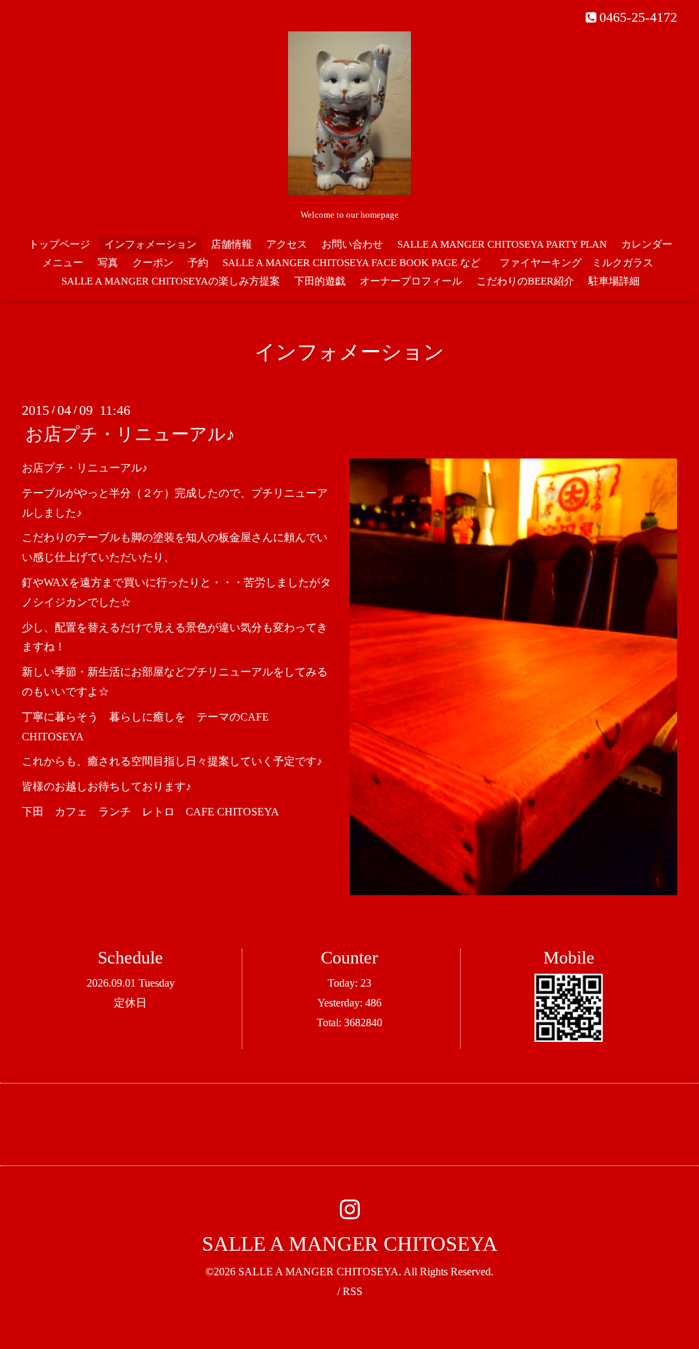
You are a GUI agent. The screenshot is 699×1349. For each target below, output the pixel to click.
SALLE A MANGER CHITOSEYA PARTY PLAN (502, 244)
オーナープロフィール (411, 281)
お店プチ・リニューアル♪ (130, 434)
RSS (352, 1291)
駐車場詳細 (614, 281)
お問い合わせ (352, 244)
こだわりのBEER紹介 (525, 281)
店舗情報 (231, 244)
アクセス (286, 244)
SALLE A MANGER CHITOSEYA (350, 1243)
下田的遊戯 (319, 281)
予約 (198, 262)
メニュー (62, 262)
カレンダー (646, 244)
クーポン (152, 262)
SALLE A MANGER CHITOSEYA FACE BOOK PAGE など (352, 262)
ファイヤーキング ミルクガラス (582, 262)
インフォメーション (150, 244)
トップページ (59, 244)
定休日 (130, 1003)
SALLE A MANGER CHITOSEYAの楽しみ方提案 (170, 281)
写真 (108, 262)
